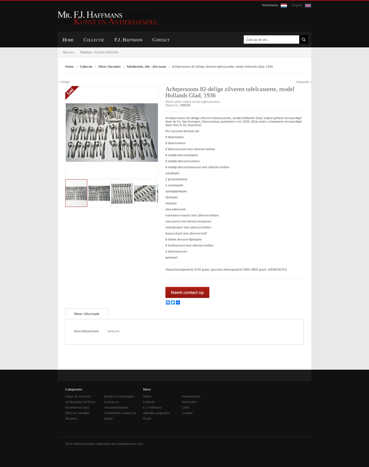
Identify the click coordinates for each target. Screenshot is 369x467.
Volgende (302, 82)
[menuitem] (68, 39)
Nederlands (270, 5)
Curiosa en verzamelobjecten (116, 404)
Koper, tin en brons (78, 396)
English (297, 5)
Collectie (149, 402)
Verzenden (189, 402)
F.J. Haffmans (152, 407)
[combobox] (274, 39)
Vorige (65, 82)
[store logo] (108, 18)
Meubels (71, 418)
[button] (76, 132)
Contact (187, 413)
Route (147, 418)
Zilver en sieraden (77, 413)
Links (185, 407)
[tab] (86, 313)
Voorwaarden (191, 396)
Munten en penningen (119, 396)
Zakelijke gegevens (156, 413)
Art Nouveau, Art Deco (80, 402)
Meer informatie (86, 314)
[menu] (184, 39)
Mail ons (68, 52)
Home (147, 396)
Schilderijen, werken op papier (120, 415)
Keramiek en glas (77, 407)
